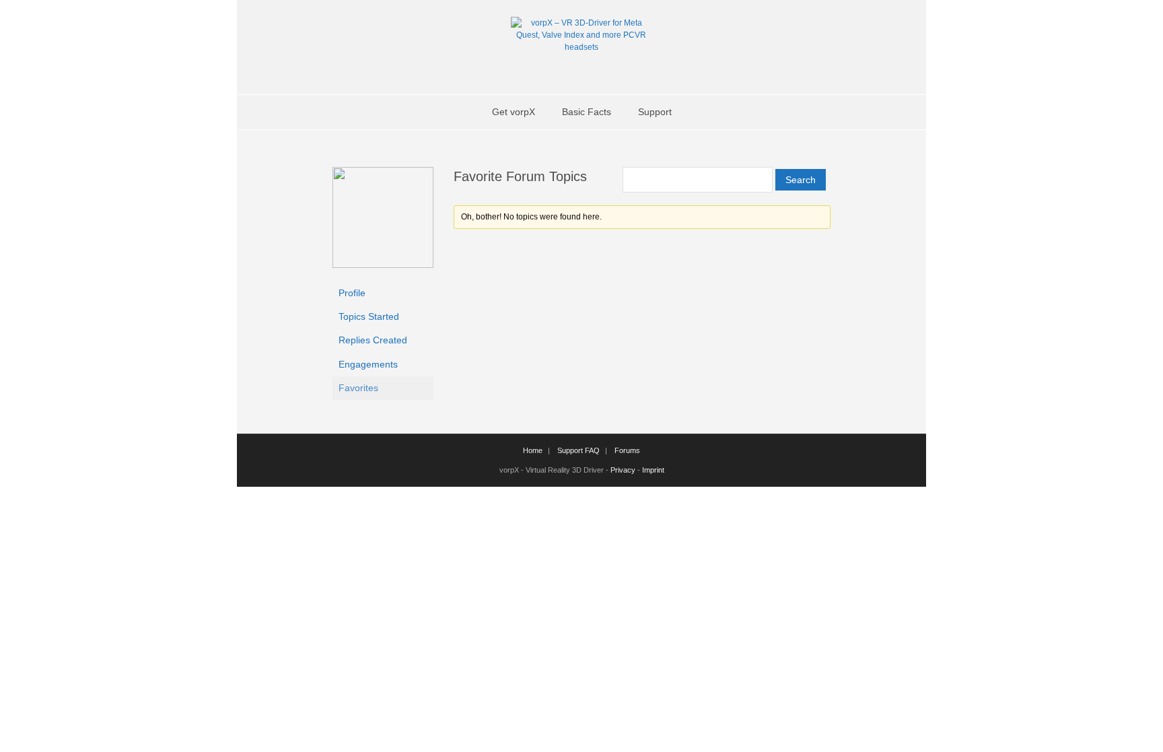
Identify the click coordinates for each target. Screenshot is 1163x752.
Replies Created (373, 340)
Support (655, 111)
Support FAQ (578, 450)
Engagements (368, 364)
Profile (352, 292)
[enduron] (382, 264)
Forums (627, 450)
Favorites (358, 387)
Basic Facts (586, 111)
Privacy (622, 470)
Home (532, 450)
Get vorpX (513, 111)
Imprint (653, 470)
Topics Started (369, 316)
